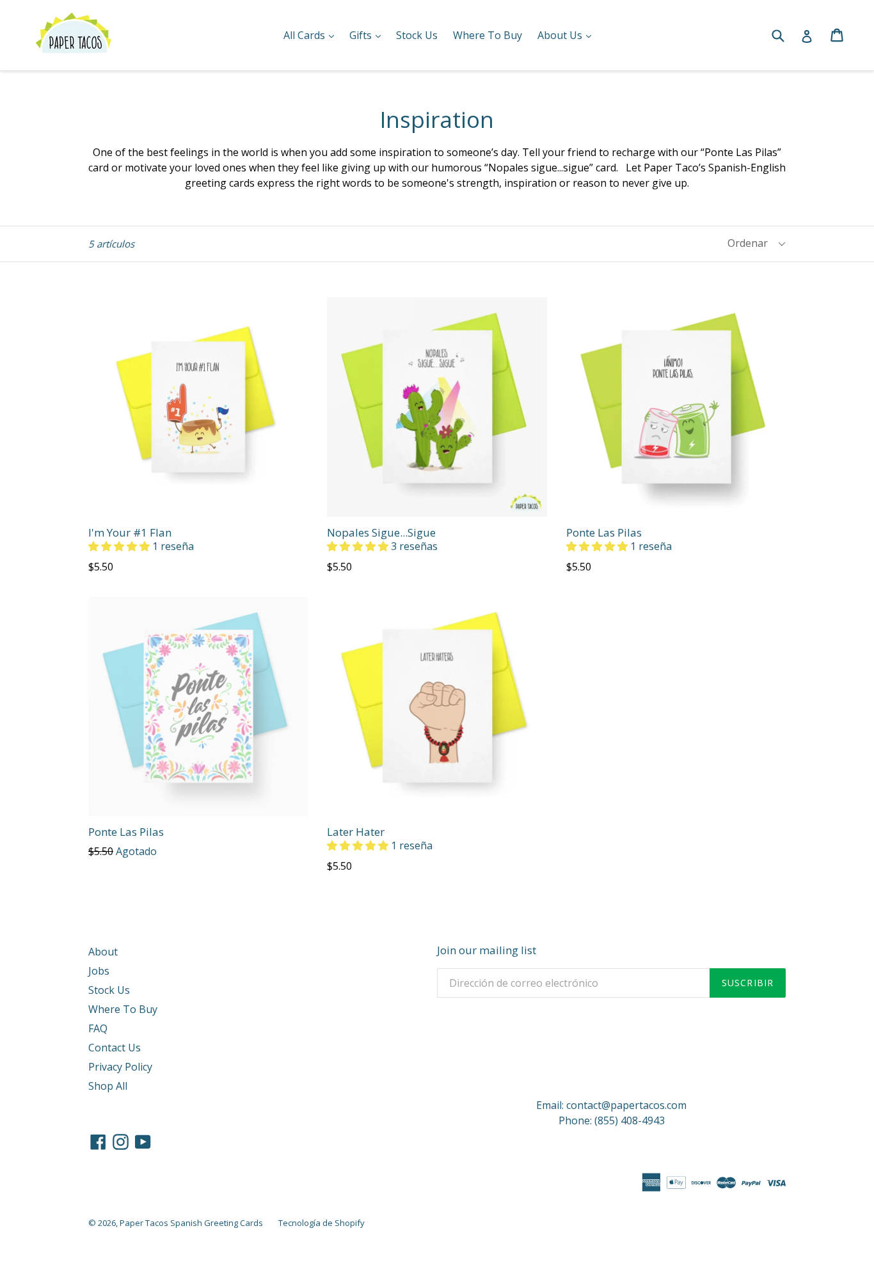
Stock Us (417, 35)
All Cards (311, 35)
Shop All (107, 1086)
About (103, 952)
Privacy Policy (120, 1067)
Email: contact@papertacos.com (611, 1105)
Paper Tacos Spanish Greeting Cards (191, 1223)
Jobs (98, 971)
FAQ (97, 1028)
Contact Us (114, 1048)
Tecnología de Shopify (321, 1223)
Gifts (368, 35)
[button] (120, 546)
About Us (567, 35)
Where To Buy (487, 35)
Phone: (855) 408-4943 (612, 1120)
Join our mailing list (486, 950)
